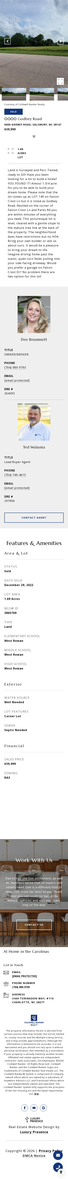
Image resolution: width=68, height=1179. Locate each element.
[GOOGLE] (43, 1107)
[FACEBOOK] (24, 1107)
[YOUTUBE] (34, 1107)
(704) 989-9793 (15, 367)
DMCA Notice (34, 1156)
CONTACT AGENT (34, 517)
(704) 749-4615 (15, 475)
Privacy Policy (51, 1151)
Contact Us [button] (34, 924)
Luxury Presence (34, 1132)
